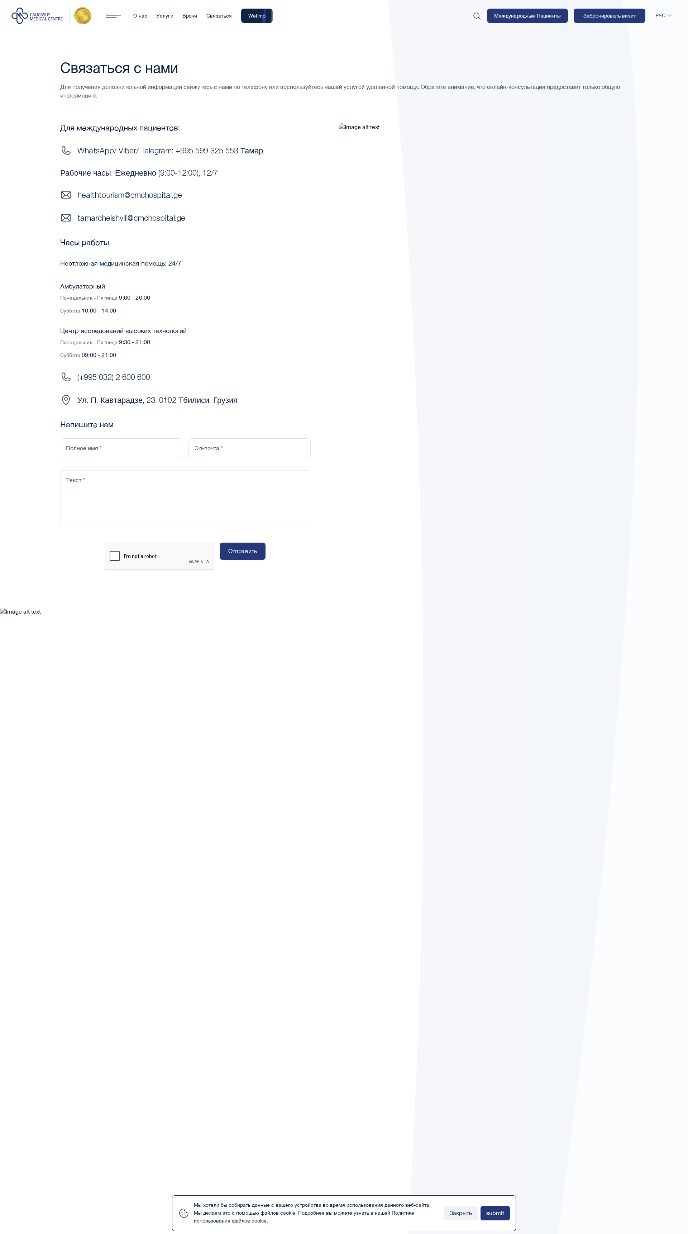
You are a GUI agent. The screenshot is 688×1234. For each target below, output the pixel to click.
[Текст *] (185, 521)
